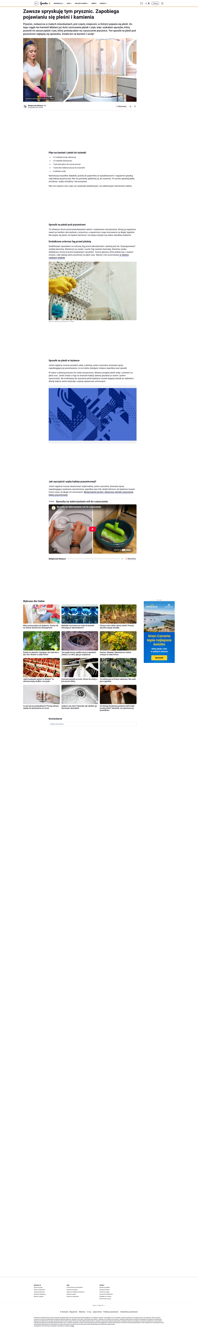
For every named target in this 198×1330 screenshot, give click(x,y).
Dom (68, 3)
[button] (147, 3)
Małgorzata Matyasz (35, 106)
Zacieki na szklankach (73, 1296)
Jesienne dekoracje (39, 1292)
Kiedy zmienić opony (105, 1298)
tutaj (72, 1326)
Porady (102, 3)
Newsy (94, 3)
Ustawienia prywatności (129, 1312)
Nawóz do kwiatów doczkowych (75, 1292)
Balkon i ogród (81, 3)
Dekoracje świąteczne (40, 1294)
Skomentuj (122, 106)
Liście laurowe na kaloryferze (75, 1287)
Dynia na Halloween (39, 1289)
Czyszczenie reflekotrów (106, 1294)
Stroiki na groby (38, 1287)
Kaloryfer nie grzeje (72, 1289)
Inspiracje (58, 3)
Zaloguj (155, 3)
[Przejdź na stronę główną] (36, 5)
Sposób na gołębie (104, 1287)
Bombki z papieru (39, 1296)
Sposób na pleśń (71, 1294)
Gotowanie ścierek (104, 1289)
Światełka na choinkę (105, 1296)
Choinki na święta (104, 1292)
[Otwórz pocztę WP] (141, 3)
